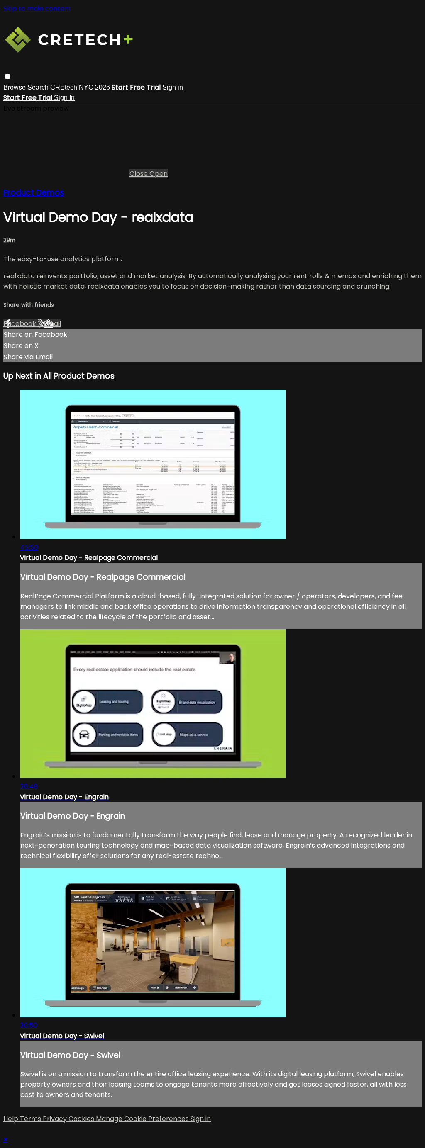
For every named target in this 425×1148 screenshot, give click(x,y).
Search (38, 87)
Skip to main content (37, 8)
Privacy (55, 1119)
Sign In (64, 97)
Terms (31, 1119)
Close (139, 173)
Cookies (82, 1119)
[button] (7, 76)
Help (11, 1119)
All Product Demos (79, 376)
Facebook (20, 323)
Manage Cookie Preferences (143, 1119)
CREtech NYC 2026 (80, 87)
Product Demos (33, 192)
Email (52, 323)
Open (158, 173)
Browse (15, 87)
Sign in (172, 87)
